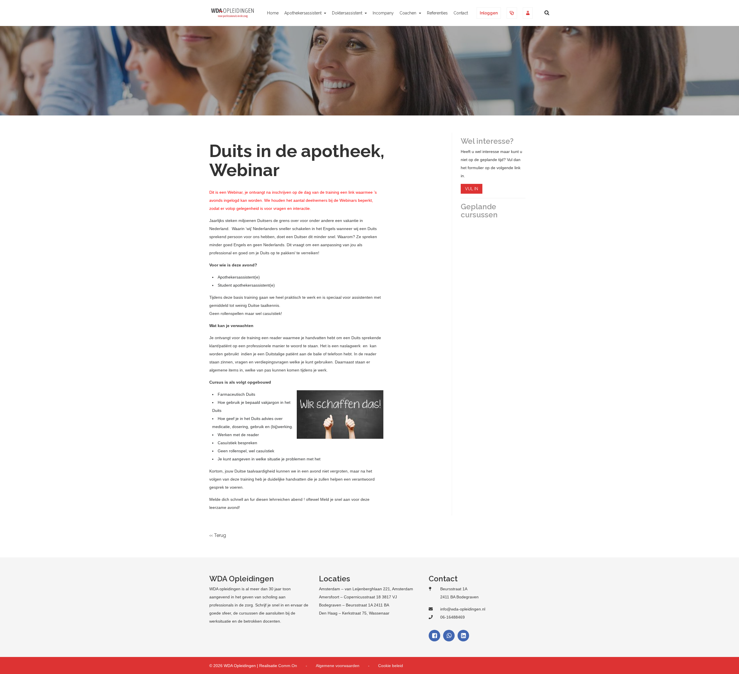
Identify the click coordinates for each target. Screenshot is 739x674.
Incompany (383, 13)
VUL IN (471, 188)
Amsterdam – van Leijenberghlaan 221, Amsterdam (366, 589)
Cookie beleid (390, 665)
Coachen (408, 13)
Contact (461, 13)
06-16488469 (452, 617)
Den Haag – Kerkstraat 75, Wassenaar (354, 613)
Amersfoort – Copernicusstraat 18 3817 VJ (358, 597)
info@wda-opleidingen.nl (462, 609)
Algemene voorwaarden (337, 665)
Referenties (437, 13)
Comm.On (287, 665)
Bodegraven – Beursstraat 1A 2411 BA (354, 605)
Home (273, 13)
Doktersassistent (347, 13)
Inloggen (489, 13)
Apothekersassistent (303, 13)
